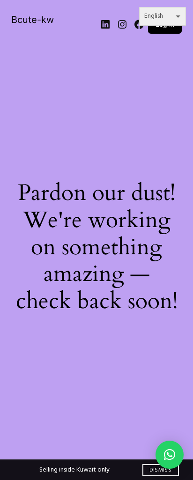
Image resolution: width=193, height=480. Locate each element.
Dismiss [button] (160, 470)
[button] (170, 455)
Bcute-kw (32, 19)
